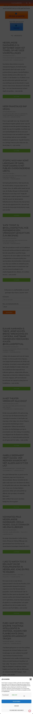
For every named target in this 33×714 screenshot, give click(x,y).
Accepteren (16, 701)
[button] (30, 679)
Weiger (16, 706)
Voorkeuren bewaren (17, 710)
